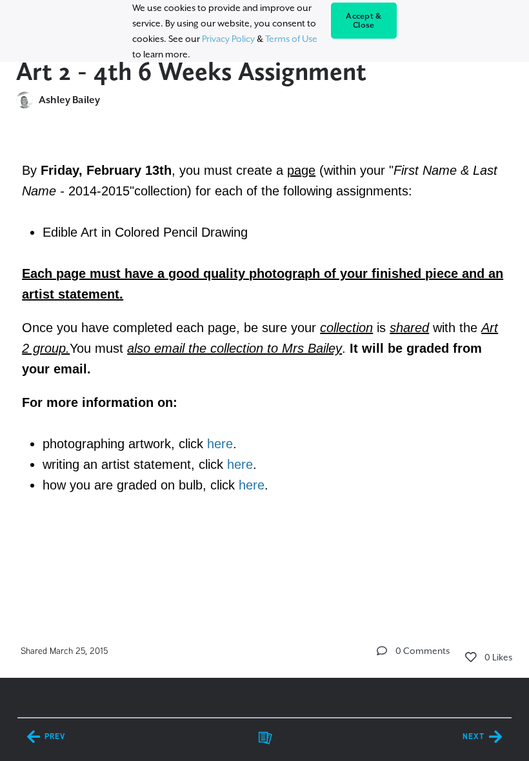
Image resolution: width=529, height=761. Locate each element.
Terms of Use (291, 39)
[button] (382, 651)
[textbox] (265, 325)
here (220, 444)
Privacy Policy (228, 39)
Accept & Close (363, 21)
